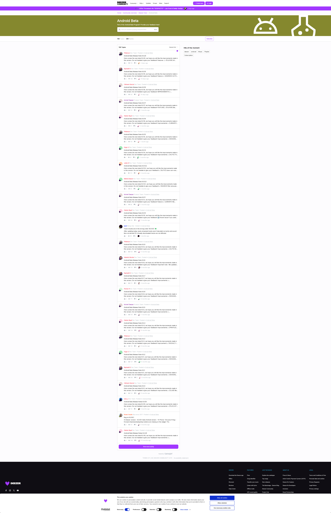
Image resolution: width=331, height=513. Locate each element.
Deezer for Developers (289, 485)
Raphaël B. (127, 69)
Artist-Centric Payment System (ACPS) (294, 478)
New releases (266, 482)
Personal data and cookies (316, 478)
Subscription (188, 55)
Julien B (126, 163)
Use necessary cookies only (222, 508)
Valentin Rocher (129, 257)
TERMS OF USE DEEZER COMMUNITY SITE (157, 458)
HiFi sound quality (252, 492)
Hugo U (126, 147)
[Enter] (119, 29)
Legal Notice (313, 485)
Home (119, 13)
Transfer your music (253, 482)
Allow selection (222, 503)
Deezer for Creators (288, 482)
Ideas (160, 3)
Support (166, 3)
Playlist (206, 52)
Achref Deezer (129, 100)
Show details (184, 509)
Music (200, 52)
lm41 (125, 226)
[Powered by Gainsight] (165, 454)
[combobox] (138, 29)
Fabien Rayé (128, 116)
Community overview (130, 13)
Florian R (127, 289)
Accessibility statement (181, 458)
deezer (186, 52)
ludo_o (126, 399)
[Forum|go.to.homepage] (122, 3)
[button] (199, 3)
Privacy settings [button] (314, 489)
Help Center (232, 489)
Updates (148, 3)
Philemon (127, 53)
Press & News (287, 475)
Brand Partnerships (288, 492)
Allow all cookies (222, 498)
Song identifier (251, 478)
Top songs (265, 478)
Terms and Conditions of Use (317, 475)
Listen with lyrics (252, 485)
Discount (231, 482)
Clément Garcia (129, 84)
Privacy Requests (314, 482)
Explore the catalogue (268, 475)
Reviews (231, 485)
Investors (285, 489)
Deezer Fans (143, 13)
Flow (248, 475)
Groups (155, 3)
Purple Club (265, 492)
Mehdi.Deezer (128, 179)
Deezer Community (267, 489)
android (193, 52)
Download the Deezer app (236, 475)
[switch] (144, 509)
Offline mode (250, 489)
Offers (230, 478)
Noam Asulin (128, 414)
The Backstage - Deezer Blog (270, 485)
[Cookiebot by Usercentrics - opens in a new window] (105, 509)
